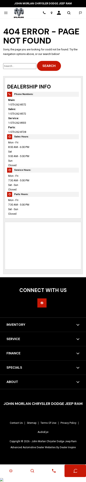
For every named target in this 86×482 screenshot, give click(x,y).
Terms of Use (48, 422)
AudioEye (43, 432)
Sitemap (31, 422)
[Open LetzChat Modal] (80, 12)
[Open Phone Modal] (44, 12)
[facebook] (42, 303)
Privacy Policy (68, 422)
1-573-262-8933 (17, 122)
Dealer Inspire (68, 447)
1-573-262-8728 (17, 131)
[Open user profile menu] (60, 13)
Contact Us (16, 422)
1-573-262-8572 (17, 104)
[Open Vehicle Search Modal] (68, 12)
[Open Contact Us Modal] (53, 471)
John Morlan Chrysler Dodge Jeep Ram (54, 441)
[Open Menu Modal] (5, 12)
